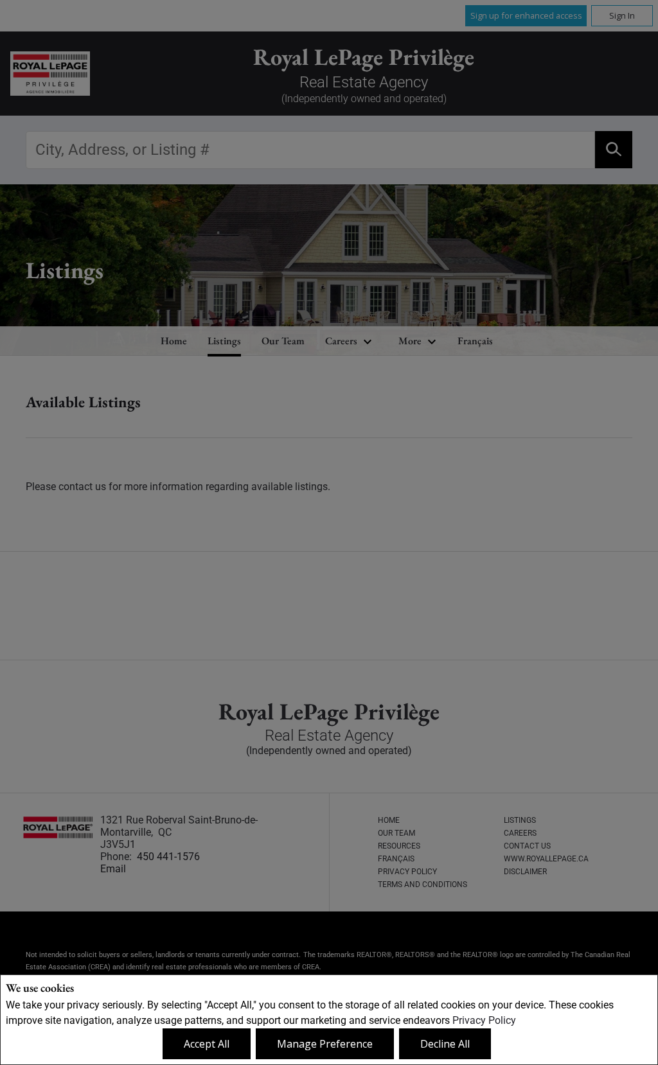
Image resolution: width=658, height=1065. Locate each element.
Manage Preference (325, 1044)
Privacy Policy (484, 1020)
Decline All (445, 1044)
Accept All (206, 1044)
